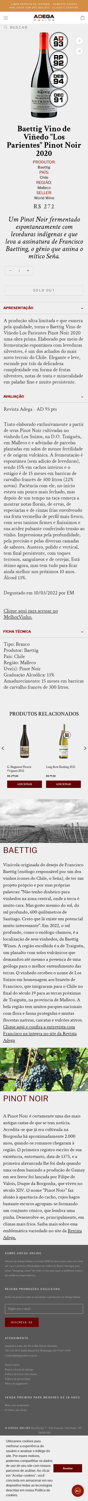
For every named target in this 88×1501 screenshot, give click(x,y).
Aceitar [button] (68, 1468)
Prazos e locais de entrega (19, 1369)
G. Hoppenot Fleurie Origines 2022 (19, 769)
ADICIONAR (24, 784)
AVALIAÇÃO (13, 396)
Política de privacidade (17, 1379)
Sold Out (44, 290)
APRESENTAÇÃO (18, 308)
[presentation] (3, 748)
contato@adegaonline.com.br (21, 1355)
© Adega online (17, 1428)
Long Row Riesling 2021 (60, 767)
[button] (19, 1495)
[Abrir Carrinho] (82, 18)
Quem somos (12, 1365)
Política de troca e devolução (21, 1374)
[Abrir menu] (6, 17)
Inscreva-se (22, 1322)
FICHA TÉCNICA (17, 631)
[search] (45, 27)
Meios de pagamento (16, 1383)
